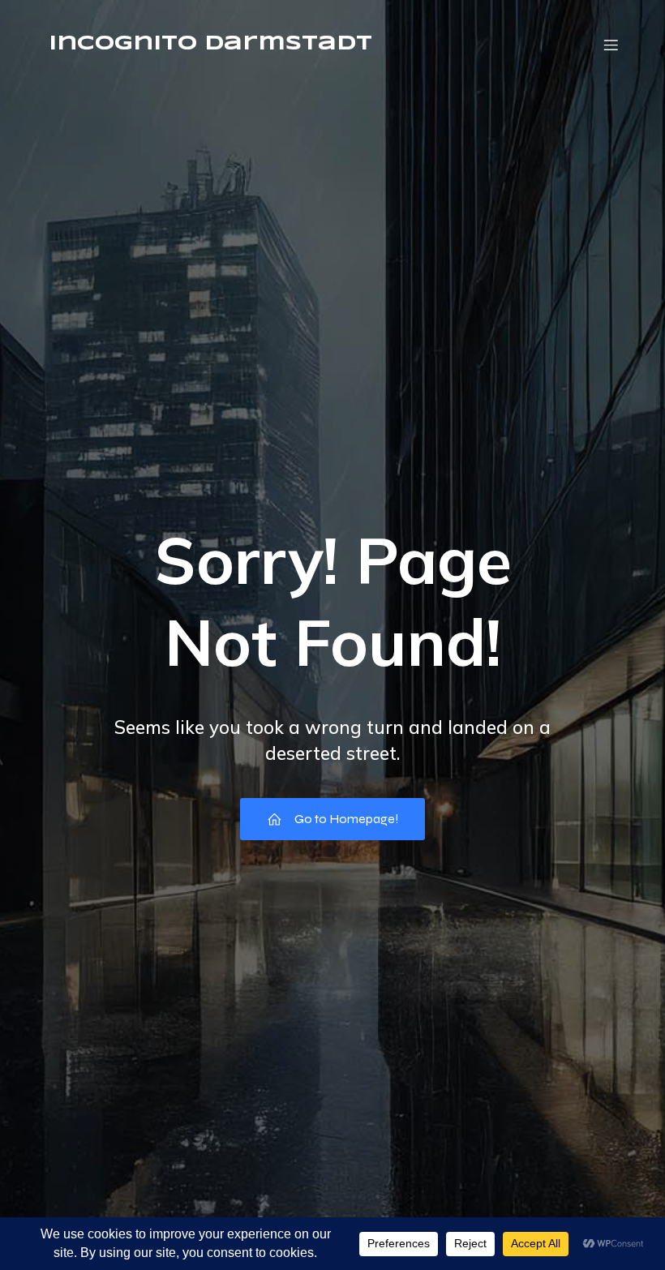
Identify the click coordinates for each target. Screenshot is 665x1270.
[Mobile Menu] (610, 44)
